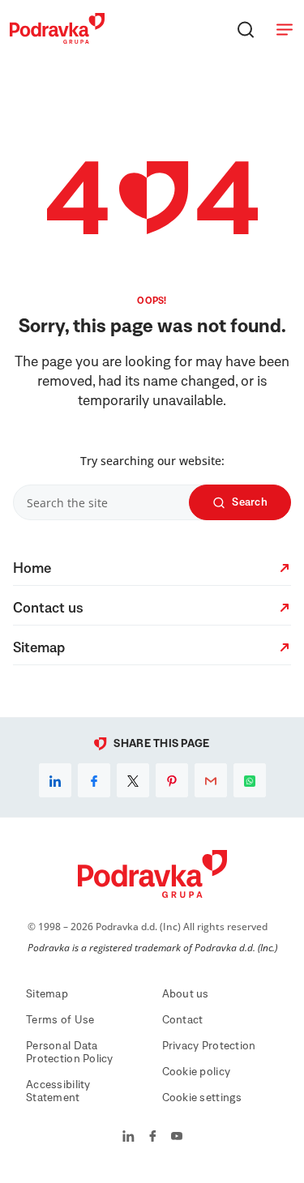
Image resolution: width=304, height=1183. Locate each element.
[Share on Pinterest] (172, 780)
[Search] (245, 29)
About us (185, 994)
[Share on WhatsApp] (249, 780)
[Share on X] (133, 780)
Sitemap (47, 994)
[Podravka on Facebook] (152, 1137)
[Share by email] (211, 780)
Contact (182, 1020)
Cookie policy (196, 1072)
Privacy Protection (209, 1046)
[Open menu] (284, 29)
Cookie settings (202, 1098)
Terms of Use (60, 1020)
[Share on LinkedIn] (55, 780)
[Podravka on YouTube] (176, 1137)
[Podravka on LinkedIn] (128, 1137)
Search (250, 502)
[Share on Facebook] (94, 780)
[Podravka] (57, 39)
